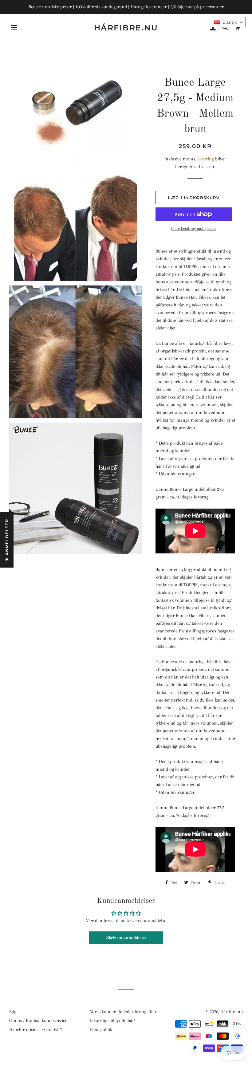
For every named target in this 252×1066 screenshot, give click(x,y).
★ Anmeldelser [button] (6, 540)
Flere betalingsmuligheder (193, 228)
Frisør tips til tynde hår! (112, 1020)
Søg (12, 1011)
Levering (205, 159)
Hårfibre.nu (126, 27)
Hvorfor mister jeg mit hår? (35, 1029)
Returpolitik (101, 1029)
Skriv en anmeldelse (126, 937)
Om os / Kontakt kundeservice (38, 1020)
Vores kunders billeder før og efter (123, 1011)
